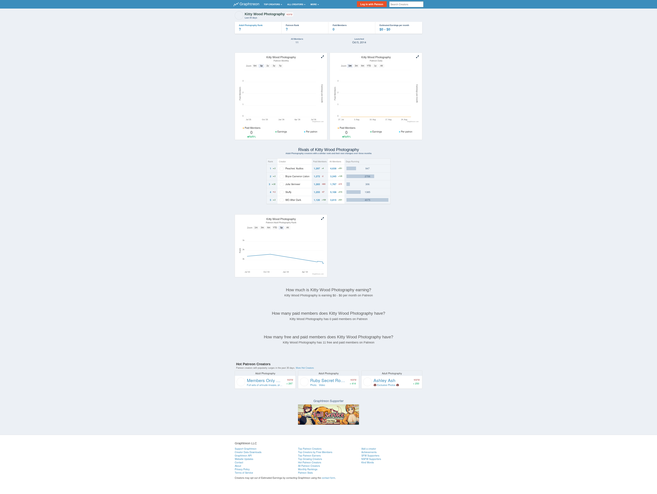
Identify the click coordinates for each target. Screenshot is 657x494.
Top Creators (272, 4)
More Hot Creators (305, 368)
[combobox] (406, 4)
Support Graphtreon (245, 448)
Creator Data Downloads (248, 452)
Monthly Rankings (307, 469)
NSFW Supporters (371, 459)
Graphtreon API (243, 455)
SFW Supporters (370, 455)
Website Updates (244, 459)
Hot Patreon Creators (309, 462)
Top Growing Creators (310, 459)
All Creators (295, 4)
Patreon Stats (305, 472)
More (314, 4)
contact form (328, 477)
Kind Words (367, 462)
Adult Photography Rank (251, 25)
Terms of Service (244, 472)
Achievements (369, 452)
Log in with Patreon (371, 4)
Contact (239, 462)
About (238, 465)
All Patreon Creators (309, 465)
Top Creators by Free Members (315, 452)
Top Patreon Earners (309, 455)
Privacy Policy (242, 469)
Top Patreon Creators (309, 448)
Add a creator (368, 448)
